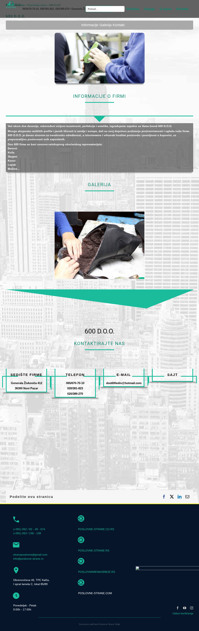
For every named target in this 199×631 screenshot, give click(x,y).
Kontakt (119, 25)
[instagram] (191, 607)
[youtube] (184, 607)
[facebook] (177, 607)
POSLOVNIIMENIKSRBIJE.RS (96, 571)
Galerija (106, 25)
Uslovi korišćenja (183, 613)
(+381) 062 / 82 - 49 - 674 (29, 529)
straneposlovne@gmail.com (30, 554)
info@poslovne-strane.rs (28, 558)
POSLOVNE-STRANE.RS (93, 550)
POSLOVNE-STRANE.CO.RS (96, 529)
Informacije (89, 25)
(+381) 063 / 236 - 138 (27, 533)
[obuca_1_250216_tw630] (100, 213)
